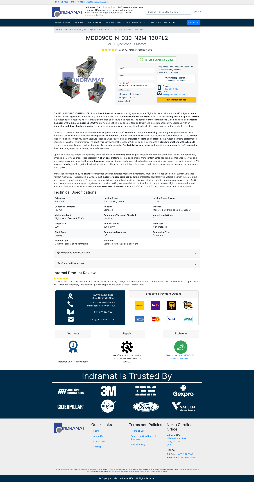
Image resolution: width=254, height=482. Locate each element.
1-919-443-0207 (77, 2)
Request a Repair (127, 97)
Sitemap (97, 446)
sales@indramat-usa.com (96, 2)
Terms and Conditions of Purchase (143, 438)
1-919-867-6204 (105, 311)
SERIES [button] (67, 22)
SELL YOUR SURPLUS (127, 22)
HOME (58, 22)
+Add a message (124, 90)
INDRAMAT (80, 22)
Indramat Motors (73, 29)
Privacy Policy (138, 444)
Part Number (123, 83)
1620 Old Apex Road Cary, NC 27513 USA (177, 441)
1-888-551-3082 (61, 2)
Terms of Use (137, 430)
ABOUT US (161, 22)
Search (197, 11)
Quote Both (125, 101)
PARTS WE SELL (96, 22)
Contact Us (99, 441)
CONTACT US (147, 22)
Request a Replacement (130, 94)
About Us (98, 436)
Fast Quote (193, 22)
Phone (121, 76)
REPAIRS (110, 22)
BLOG (172, 22)
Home (59, 29)
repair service (131, 355)
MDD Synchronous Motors (97, 29)
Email (121, 68)
